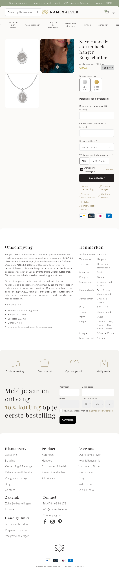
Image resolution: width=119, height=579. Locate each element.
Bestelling (11, 454)
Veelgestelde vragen (17, 478)
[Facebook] (45, 521)
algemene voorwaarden (101, 410)
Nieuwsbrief (86, 472)
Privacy (67, 566)
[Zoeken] (38, 12)
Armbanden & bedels (54, 466)
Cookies (79, 566)
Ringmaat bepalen (16, 530)
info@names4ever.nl (55, 509)
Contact (10, 489)
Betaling (10, 460)
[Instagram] (52, 521)
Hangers (47, 460)
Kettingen (48, 454)
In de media (85, 484)
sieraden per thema (13, 25)
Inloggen (10, 509)
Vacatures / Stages (90, 466)
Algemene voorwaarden (47, 566)
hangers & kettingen (53, 25)
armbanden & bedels (71, 24)
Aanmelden (67, 419)
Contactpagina (52, 515)
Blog (8, 484)
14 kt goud (96, 88)
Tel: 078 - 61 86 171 (54, 503)
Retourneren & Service (18, 472)
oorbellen (103, 24)
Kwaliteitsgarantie (90, 460)
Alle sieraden (49, 478)
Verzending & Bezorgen (19, 466)
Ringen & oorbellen (53, 472)
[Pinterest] (59, 521)
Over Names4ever (90, 454)
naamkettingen (32, 24)
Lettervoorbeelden (16, 524)
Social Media (86, 489)
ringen (87, 24)
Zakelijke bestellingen (18, 503)
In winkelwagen (96, 177)
